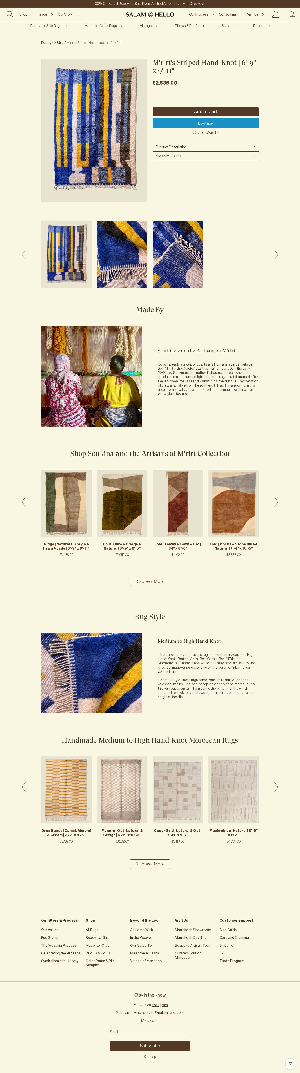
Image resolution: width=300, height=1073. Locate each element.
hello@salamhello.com (165, 1013)
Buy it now (206, 123)
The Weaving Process (58, 945)
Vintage (146, 26)
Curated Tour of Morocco (188, 955)
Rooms (258, 26)
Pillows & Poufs (187, 26)
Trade (42, 14)
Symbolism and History (59, 961)
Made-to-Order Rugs (101, 26)
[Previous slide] (24, 254)
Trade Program (232, 961)
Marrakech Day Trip (191, 937)
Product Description (171, 147)
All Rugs (92, 930)
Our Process (198, 14)
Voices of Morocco (146, 961)
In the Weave (140, 937)
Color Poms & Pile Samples (100, 963)
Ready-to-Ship (98, 937)
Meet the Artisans (144, 953)
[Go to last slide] (24, 502)
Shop (23, 14)
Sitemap (150, 1057)
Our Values (50, 930)
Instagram (160, 1005)
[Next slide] (276, 254)
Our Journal (228, 14)
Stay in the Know (150, 995)
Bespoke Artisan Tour (192, 945)
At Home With (141, 930)
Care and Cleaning (234, 937)
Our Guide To (141, 945)
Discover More (149, 581)
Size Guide (228, 930)
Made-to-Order (98, 945)
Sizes (226, 26)
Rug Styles (49, 937)
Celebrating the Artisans (60, 953)
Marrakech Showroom (193, 930)
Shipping (226, 945)
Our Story (65, 14)
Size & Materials (168, 156)
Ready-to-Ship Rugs (45, 26)
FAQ (223, 953)
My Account (150, 1020)
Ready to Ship (52, 43)
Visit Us (252, 14)
